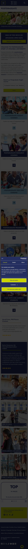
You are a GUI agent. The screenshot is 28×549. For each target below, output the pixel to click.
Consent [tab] (5, 262)
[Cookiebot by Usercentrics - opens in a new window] (20, 258)
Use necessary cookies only (14, 289)
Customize (13, 284)
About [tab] (22, 262)
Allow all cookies (14, 280)
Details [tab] (14, 262)
